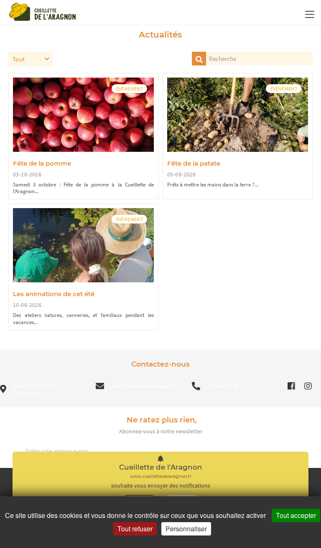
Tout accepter (296, 515)
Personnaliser (186, 528)
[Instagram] (308, 386)
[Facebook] (291, 386)
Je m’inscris (293, 450)
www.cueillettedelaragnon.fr (160, 476)
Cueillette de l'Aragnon (160, 467)
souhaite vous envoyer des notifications (160, 485)
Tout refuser (135, 528)
